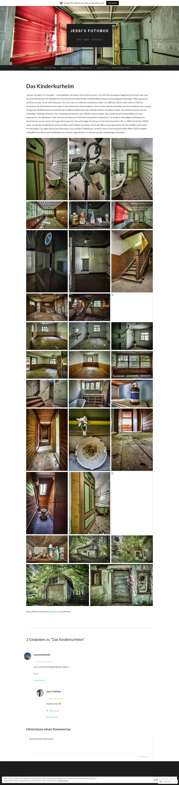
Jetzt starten (112, 3)
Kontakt (101, 68)
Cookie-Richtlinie (62, 781)
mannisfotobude (42, 654)
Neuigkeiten (50, 68)
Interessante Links (121, 68)
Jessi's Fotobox (89, 31)
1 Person (56, 711)
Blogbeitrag (53, 611)
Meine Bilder (67, 68)
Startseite (34, 68)
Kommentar (143, 757)
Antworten (39, 680)
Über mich (85, 68)
